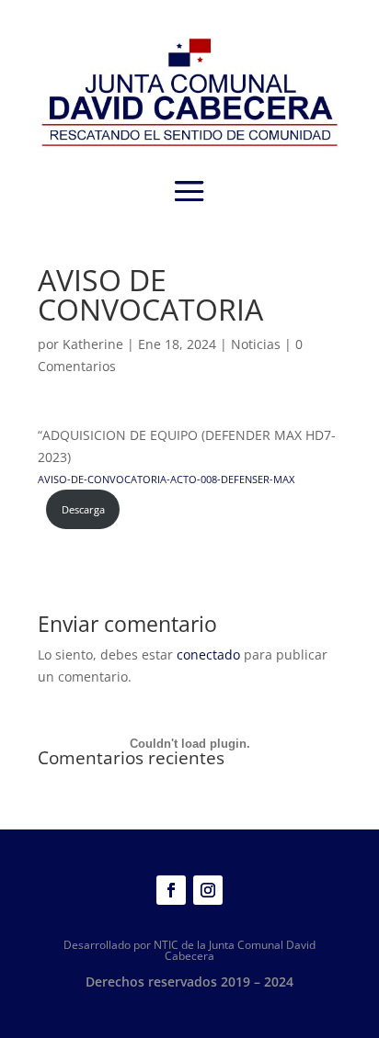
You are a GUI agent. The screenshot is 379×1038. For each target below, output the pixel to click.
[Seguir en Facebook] (171, 890)
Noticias (256, 344)
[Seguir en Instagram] (208, 890)
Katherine (93, 344)
